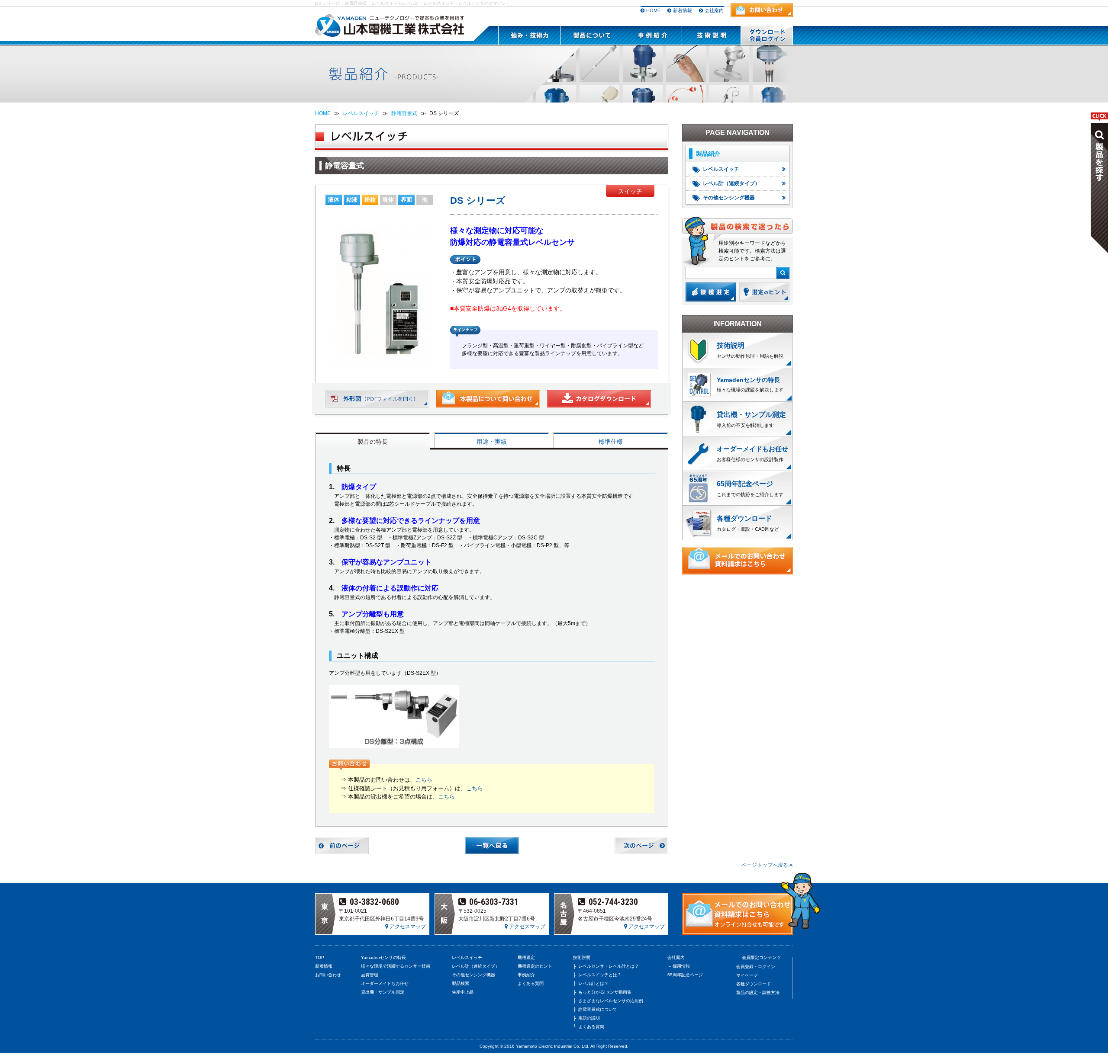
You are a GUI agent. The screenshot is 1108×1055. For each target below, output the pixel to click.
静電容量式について (597, 1009)
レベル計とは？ (593, 983)
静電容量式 (404, 113)
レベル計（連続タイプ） (731, 183)
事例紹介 (526, 974)
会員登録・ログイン (755, 966)
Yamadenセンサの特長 (383, 957)
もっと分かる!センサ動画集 (604, 992)
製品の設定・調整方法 (757, 992)
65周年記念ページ (745, 483)
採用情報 (681, 966)
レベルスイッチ (361, 113)
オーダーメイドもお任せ (385, 983)
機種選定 (526, 957)
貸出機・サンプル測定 (382, 992)
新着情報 (682, 10)
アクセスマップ (407, 927)
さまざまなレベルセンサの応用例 (610, 1000)
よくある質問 (531, 983)
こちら (424, 779)
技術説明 (730, 345)
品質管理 (369, 974)
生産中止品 (462, 992)
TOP (319, 957)
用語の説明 (589, 1018)
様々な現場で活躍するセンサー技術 (395, 966)
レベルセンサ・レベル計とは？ (608, 966)
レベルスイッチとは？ (600, 974)
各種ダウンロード (744, 518)
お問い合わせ (328, 974)
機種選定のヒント (535, 966)
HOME (653, 10)
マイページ (747, 975)
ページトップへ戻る (765, 865)
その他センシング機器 (729, 198)
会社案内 (714, 10)
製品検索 (460, 983)
